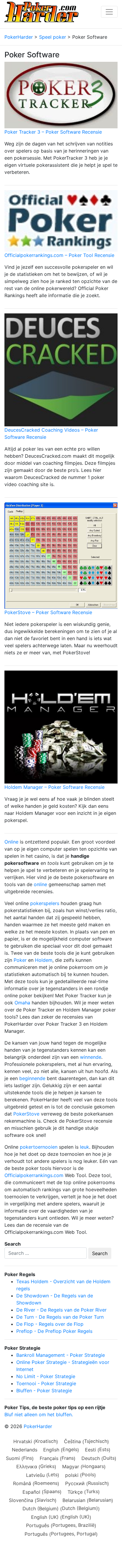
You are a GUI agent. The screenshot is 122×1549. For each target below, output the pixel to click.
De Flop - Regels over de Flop (50, 1324)
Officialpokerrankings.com (33, 1175)
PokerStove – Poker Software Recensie (48, 612)
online (40, 884)
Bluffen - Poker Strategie (44, 1390)
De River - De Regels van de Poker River (61, 1310)
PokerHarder (38, 1426)
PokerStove (26, 1114)
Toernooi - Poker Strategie (46, 1383)
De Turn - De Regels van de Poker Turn (60, 1317)
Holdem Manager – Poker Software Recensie (54, 787)
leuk (84, 1147)
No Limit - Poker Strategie (45, 1376)
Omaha (22, 1003)
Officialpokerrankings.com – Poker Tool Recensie (59, 255)
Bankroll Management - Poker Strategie (60, 1355)
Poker (20, 960)
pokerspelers (44, 903)
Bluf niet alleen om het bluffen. (38, 1414)
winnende (90, 1057)
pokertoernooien (38, 1147)
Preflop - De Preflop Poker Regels (54, 1331)
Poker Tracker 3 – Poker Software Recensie (53, 132)
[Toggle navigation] (109, 12)
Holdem (43, 960)
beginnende (32, 1078)
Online (11, 842)
